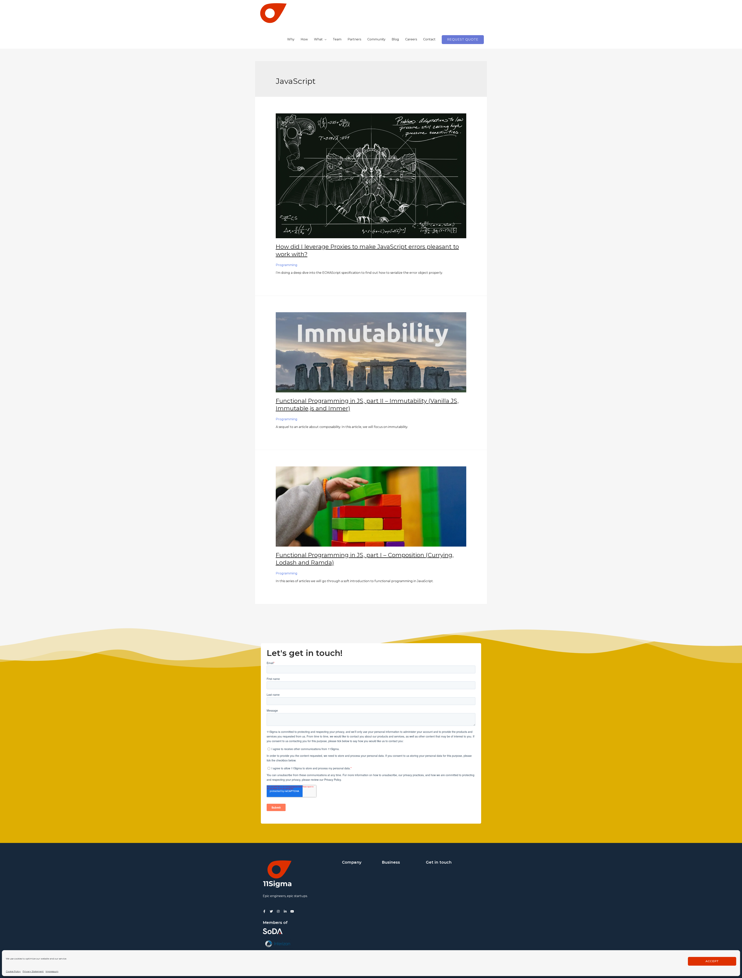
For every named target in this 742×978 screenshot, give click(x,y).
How (304, 39)
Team (337, 39)
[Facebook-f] (264, 911)
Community (376, 39)
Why (290, 39)
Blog (395, 39)
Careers (411, 39)
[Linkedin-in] (285, 911)
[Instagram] (278, 911)
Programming (286, 265)
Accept (712, 961)
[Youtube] (292, 911)
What (318, 39)
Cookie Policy (13, 971)
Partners (354, 39)
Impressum (52, 971)
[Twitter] (271, 911)
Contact (429, 39)
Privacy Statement (33, 971)
